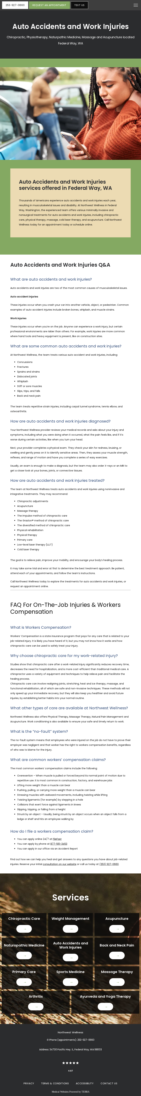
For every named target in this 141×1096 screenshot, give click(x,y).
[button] (135, 5)
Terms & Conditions (55, 1083)
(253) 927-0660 (109, 864)
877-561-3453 (58, 844)
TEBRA (85, 1091)
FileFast (57, 839)
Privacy (29, 1083)
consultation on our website (59, 864)
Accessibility (85, 1083)
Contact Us (109, 1083)
